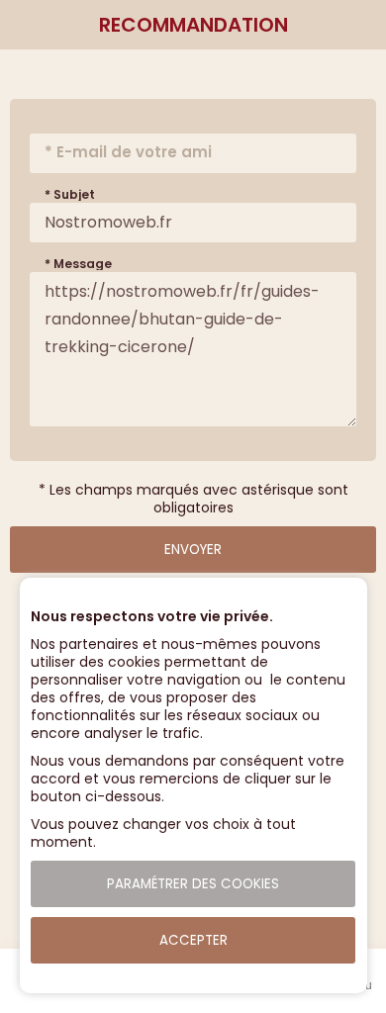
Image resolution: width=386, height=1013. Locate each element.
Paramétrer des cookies (193, 884)
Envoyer (193, 549)
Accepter (193, 940)
